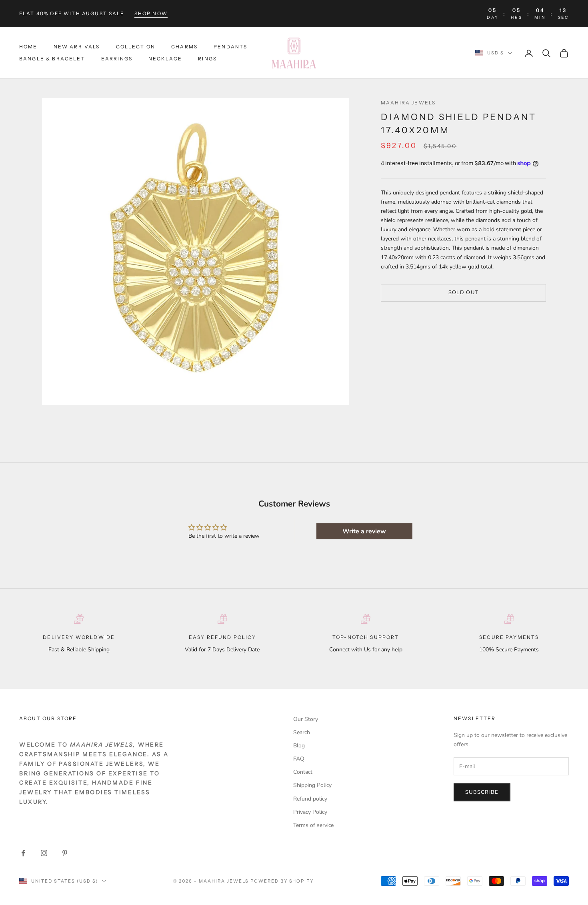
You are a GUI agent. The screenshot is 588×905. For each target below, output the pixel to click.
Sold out (463, 292)
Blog (299, 745)
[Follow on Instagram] (44, 853)
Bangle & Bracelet (52, 59)
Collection (136, 47)
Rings (207, 59)
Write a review (364, 531)
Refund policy (310, 799)
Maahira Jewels (408, 103)
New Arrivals (77, 47)
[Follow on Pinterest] (65, 853)
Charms (184, 47)
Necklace (165, 59)
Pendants (230, 47)
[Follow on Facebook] (23, 853)
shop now (151, 13)
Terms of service (313, 825)
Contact (302, 772)
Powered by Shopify (282, 881)
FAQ (298, 759)
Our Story (305, 719)
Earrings (116, 59)
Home (28, 47)
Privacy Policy (310, 812)
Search (301, 732)
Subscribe (482, 792)
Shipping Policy (312, 785)
